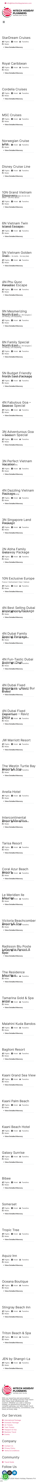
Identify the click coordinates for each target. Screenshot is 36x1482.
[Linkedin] (14, 1472)
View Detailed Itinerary (14, 47)
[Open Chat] (5, 1476)
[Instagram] (9, 1472)
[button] (18, 22)
